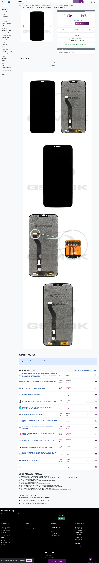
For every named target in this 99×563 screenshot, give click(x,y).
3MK (3, 63)
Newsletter (3, 539)
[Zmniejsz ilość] (65, 24)
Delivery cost (3, 532)
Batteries (4, 25)
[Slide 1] (36, 40)
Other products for (85, 370)
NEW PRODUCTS (5, 16)
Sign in (95, 2)
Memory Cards (5, 44)
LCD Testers (4, 74)
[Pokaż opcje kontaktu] (13, 2)
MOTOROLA (32, 5)
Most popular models (5, 528)
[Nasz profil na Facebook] (46, 552)
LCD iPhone (4, 60)
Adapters (4, 18)
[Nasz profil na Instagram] (49, 552)
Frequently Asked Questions (31, 528)
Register (61, 518)
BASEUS (3, 65)
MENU (20, 1)
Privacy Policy (4, 540)
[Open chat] (90, 559)
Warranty (3, 537)
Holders (3, 56)
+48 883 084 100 (78, 539)
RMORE (3, 72)
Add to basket (81, 23)
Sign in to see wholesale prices (76, 20)
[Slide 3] (41, 40)
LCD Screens (5, 9)
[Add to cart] (96, 375)
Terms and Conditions (5, 530)
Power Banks (5, 49)
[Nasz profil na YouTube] (53, 552)
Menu (3, 6)
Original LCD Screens (6, 11)
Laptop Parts (5, 28)
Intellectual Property (5, 542)
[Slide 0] (33, 40)
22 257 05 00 (79, 530)
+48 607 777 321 (78, 534)
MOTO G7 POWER (39, 5)
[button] (84, 1)
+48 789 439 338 (78, 535)
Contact (2, 546)
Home (20, 5)
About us (3, 544)
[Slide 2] (38, 40)
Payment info (4, 533)
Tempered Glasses (6, 53)
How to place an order (5, 535)
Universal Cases (5, 39)
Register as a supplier (5, 527)
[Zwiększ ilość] (72, 24)
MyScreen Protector (6, 70)
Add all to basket (57, 561)
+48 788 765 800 (78, 537)
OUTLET (3, 14)
